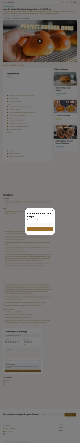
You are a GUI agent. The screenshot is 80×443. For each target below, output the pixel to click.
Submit (40, 229)
